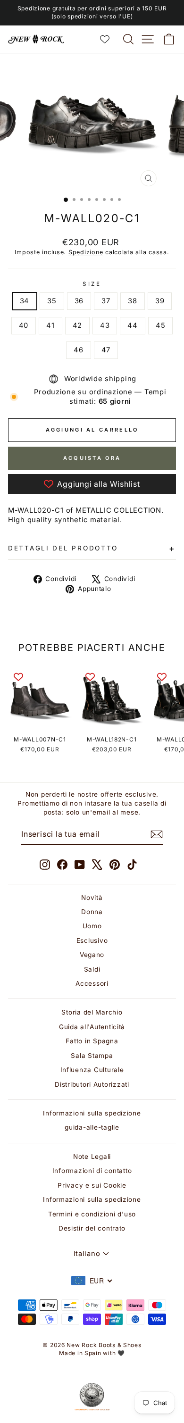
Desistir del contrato (92, 1228)
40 (23, 325)
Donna (92, 911)
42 (77, 325)
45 (160, 325)
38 (132, 301)
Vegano (92, 954)
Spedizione (85, 252)
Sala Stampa (92, 1055)
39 (159, 301)
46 (78, 350)
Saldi (92, 969)
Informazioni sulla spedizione (92, 1113)
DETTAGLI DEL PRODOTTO (63, 548)
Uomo (92, 926)
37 (105, 301)
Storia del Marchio (91, 1012)
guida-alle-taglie (92, 1127)
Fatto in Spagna (92, 1041)
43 (104, 325)
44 (132, 325)
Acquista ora (92, 458)
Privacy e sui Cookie (92, 1185)
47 (105, 350)
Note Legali (92, 1156)
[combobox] (92, 1280)
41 (50, 325)
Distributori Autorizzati (92, 1084)
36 (79, 301)
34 (24, 301)
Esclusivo (92, 940)
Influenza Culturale (92, 1069)
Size (92, 284)
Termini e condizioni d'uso (92, 1214)
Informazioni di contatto (92, 1170)
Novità (91, 897)
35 (51, 301)
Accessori (92, 983)
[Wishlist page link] (109, 39)
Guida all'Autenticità (92, 1027)
